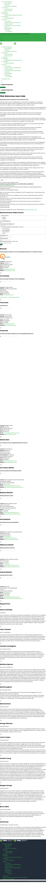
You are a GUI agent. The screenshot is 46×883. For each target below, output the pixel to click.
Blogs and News (8, 28)
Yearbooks (9, 31)
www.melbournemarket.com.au (12, 566)
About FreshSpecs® (9, 18)
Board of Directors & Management (13, 22)
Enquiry (4, 217)
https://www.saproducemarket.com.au (14, 487)
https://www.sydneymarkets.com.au (13, 598)
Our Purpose (8, 21)
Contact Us (7, 27)
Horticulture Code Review (11, 6)
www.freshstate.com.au (10, 325)
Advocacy (7, 4)
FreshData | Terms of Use (8, 879)
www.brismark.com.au (10, 270)
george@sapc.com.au (8, 294)
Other (3, 233)
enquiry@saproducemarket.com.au (11, 485)
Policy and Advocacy (7, 1)
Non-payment (5, 231)
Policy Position (8, 3)
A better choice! (9, 24)
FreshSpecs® (5, 16)
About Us (4, 19)
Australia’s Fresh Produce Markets (13, 25)
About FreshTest (9, 9)
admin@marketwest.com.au (10, 461)
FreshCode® (5, 13)
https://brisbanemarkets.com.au (12, 514)
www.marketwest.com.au (11, 462)
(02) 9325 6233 (7, 592)
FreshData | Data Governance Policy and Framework (14, 877)
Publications (7, 30)
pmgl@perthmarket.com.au (10, 538)
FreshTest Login (8, 10)
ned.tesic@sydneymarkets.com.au (11, 597)
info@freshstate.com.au (9, 323)
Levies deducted (6, 230)
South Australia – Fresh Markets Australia (9, 297)
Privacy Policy (5, 876)
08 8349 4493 (7, 484)
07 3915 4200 (7, 509)
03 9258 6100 (7, 563)
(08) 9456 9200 (7, 536)
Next (1, 244)
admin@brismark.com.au (9, 269)
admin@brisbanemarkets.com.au (11, 512)
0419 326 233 (7, 595)
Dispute (4, 219)
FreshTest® (5, 7)
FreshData (4, 12)
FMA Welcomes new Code (30, 209)
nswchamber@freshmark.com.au (11, 433)
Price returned (5, 228)
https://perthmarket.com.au (11, 539)
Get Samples (2, 87)
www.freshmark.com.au (10, 434)
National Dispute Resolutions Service (13, 15)
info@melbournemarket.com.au (10, 565)
